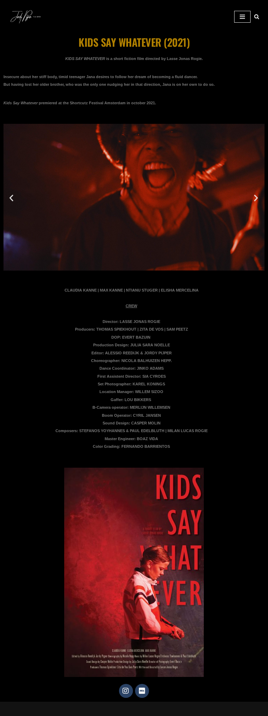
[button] (11, 197)
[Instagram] (126, 691)
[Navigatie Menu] (242, 17)
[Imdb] (142, 691)
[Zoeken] (256, 16)
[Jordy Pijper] (28, 17)
